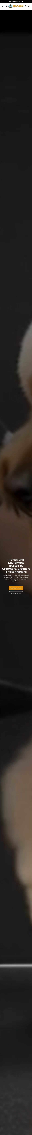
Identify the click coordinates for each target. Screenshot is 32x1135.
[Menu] (3, 6)
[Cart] (29, 6)
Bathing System (16, 593)
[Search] (6, 6)
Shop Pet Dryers (16, 588)
